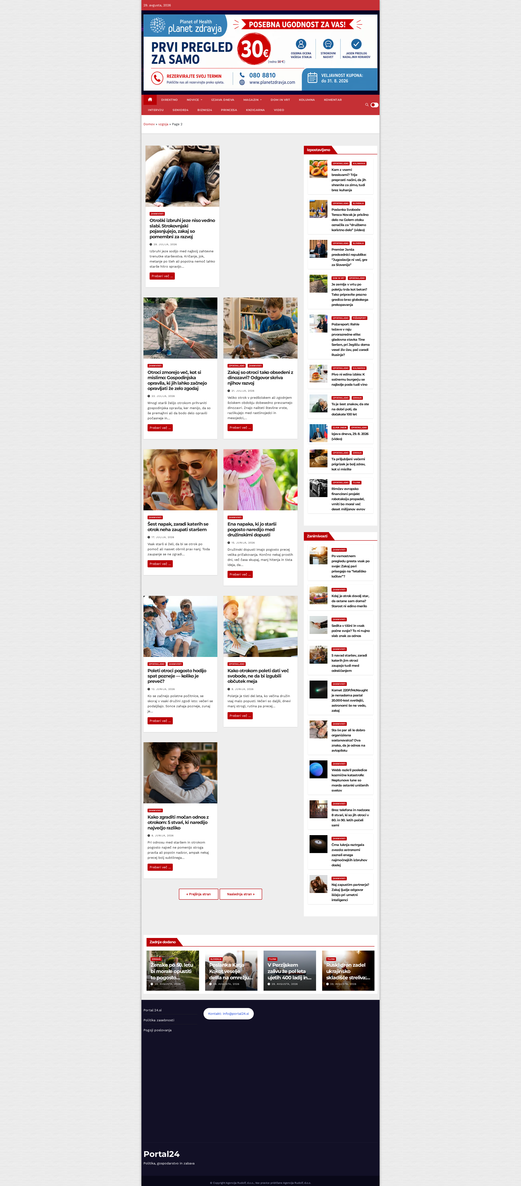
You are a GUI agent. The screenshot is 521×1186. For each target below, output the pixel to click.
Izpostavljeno (236, 366)
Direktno (169, 100)
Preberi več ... (162, 276)
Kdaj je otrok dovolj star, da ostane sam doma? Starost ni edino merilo (350, 601)
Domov (149, 124)
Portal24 (161, 1154)
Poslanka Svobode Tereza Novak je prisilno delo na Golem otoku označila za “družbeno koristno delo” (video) (350, 220)
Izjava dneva (222, 100)
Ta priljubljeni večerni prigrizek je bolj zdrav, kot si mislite (348, 464)
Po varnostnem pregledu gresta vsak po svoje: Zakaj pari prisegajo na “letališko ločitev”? (351, 566)
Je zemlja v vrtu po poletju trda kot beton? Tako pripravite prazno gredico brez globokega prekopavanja (350, 294)
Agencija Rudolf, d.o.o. (296, 1182)
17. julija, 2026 (163, 537)
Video (279, 110)
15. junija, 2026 (243, 542)
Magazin (251, 100)
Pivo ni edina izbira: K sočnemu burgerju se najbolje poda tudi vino (349, 379)
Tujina (356, 482)
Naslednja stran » (241, 894)
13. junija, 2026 (163, 689)
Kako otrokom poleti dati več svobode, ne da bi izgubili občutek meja (258, 676)
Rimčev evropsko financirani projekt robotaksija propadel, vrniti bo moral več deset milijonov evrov (348, 499)
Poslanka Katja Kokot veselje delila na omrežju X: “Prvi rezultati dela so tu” (229, 977)
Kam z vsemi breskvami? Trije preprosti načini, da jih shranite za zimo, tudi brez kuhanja (349, 180)
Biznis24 (204, 110)
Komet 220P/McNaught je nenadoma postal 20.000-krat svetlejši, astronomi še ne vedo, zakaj (350, 700)
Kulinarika (359, 163)
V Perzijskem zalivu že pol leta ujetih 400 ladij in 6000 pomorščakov (288, 977)
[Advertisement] (290, 1070)
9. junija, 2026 (243, 689)
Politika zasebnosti (158, 1020)
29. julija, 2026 (165, 244)
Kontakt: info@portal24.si (228, 1014)
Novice (193, 100)
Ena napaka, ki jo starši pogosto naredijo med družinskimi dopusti (252, 529)
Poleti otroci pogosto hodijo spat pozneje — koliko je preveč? (177, 676)
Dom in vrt (280, 100)
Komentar (333, 100)
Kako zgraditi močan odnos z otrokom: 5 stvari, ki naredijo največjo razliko (178, 822)
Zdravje (357, 398)
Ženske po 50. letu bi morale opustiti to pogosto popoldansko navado (172, 977)
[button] (367, 105)
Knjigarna (255, 110)
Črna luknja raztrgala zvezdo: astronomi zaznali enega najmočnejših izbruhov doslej (349, 855)
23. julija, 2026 (163, 396)
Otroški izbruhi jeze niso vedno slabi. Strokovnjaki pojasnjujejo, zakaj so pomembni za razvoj (182, 228)
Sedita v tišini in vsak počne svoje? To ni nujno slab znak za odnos (351, 631)
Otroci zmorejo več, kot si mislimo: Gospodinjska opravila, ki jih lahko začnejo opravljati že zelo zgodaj (177, 380)
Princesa (229, 110)
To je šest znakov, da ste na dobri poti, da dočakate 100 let (350, 409)
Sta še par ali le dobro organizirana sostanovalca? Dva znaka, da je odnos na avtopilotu (348, 740)
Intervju (156, 110)
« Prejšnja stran (198, 894)
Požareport (359, 318)
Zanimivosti (157, 214)
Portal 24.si (152, 1010)
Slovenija (358, 203)
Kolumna (307, 100)
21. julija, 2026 (243, 390)
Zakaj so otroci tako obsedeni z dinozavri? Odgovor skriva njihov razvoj (260, 378)
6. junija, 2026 (163, 835)
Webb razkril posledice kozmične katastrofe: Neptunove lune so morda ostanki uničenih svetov (350, 780)
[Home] (150, 100)
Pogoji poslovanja (157, 1030)
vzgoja (163, 124)
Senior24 (180, 110)
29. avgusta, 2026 (168, 984)
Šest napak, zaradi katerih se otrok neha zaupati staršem (178, 526)
